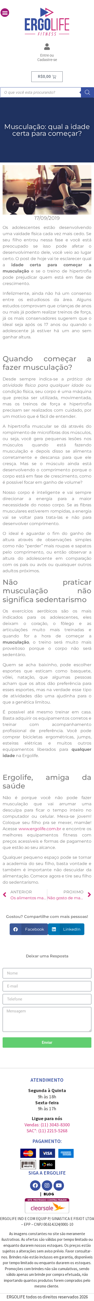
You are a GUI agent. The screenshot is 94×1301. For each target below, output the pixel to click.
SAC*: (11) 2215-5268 (47, 1131)
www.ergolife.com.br (40, 828)
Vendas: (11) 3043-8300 (47, 1125)
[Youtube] (59, 1185)
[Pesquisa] (87, 92)
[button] (5, 12)
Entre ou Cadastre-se (47, 57)
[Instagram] (47, 1185)
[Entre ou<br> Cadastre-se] (47, 46)
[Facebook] (35, 1185)
